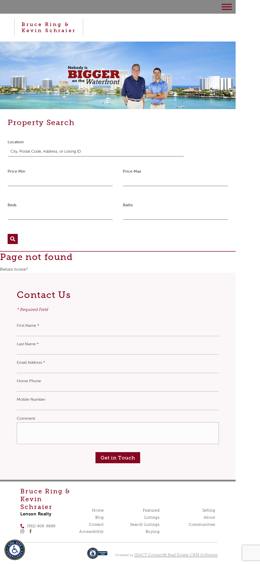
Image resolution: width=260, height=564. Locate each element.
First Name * (28, 325)
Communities (202, 524)
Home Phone (29, 380)
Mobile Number (31, 399)
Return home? (14, 269)
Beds (12, 204)
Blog (99, 517)
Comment (26, 418)
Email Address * (31, 362)
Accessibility (91, 531)
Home (98, 510)
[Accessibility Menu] (15, 549)
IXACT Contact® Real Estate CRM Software (176, 554)
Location (16, 141)
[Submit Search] (13, 239)
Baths (128, 204)
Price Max (132, 171)
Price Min (16, 171)
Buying (152, 531)
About (209, 517)
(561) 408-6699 (41, 525)
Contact (96, 524)
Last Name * (28, 343)
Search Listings (144, 524)
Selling (208, 510)
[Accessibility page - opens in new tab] (97, 555)
